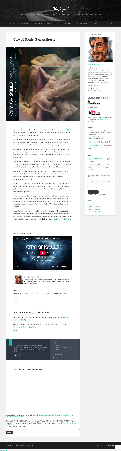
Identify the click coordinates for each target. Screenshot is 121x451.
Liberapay (16, 327)
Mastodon (16, 331)
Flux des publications (94, 206)
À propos (11, 23)
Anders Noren (106, 445)
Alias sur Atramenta (94, 131)
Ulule (34, 327)
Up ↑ (113, 445)
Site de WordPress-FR (95, 212)
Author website (19, 355)
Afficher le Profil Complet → (95, 91)
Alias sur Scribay (93, 137)
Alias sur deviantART (94, 158)
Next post (57, 357)
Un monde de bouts (54, 23)
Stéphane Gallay (93, 64)
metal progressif (59, 347)
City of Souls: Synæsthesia (34, 39)
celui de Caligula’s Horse (21, 167)
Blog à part (60, 9)
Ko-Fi (62, 324)
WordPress (39, 23)
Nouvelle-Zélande (69, 347)
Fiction (68, 23)
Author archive (15, 355)
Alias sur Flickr (93, 164)
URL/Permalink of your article (15, 426)
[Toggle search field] (112, 24)
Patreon (25, 327)
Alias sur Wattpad (93, 145)
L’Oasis (95, 23)
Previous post (58, 354)
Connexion (91, 204)
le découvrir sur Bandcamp (62, 219)
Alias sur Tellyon (93, 141)
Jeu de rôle (25, 23)
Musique (56, 345)
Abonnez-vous (93, 192)
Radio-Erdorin (82, 23)
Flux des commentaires (95, 209)
